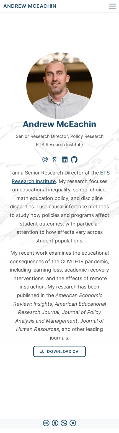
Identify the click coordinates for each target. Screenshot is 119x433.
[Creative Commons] (59, 423)
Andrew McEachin (29, 6)
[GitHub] (74, 159)
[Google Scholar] (55, 159)
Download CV (63, 351)
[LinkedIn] (65, 159)
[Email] (45, 159)
